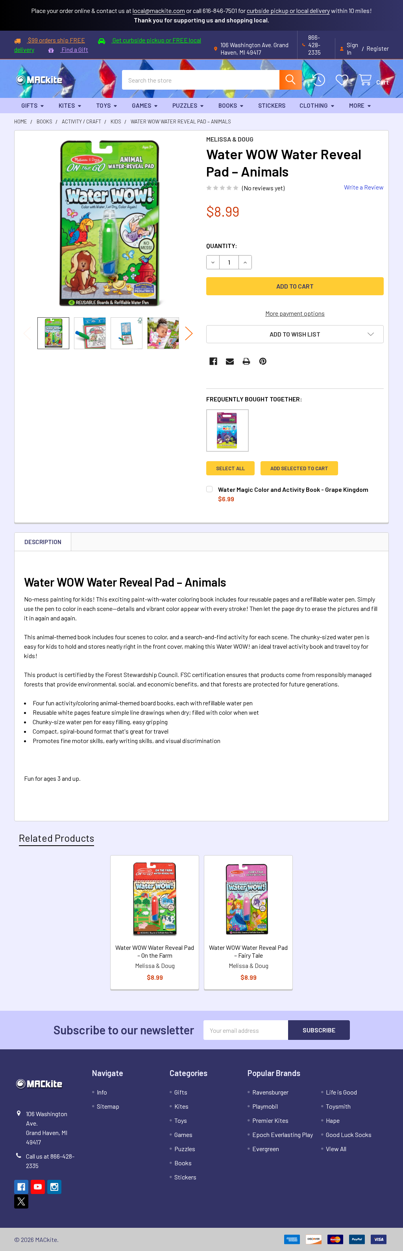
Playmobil (265, 1106)
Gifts (29, 105)
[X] (21, 1201)
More (356, 105)
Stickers (271, 105)
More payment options (295, 313)
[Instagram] (54, 1187)
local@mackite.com (159, 10)
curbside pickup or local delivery (288, 10)
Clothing (313, 105)
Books (227, 105)
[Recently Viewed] (320, 80)
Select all (230, 468)
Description (42, 541)
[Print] (246, 361)
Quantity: (221, 245)
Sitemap (108, 1106)
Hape (333, 1120)
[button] (295, 334)
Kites (67, 105)
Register (377, 48)
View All (336, 1148)
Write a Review (364, 187)
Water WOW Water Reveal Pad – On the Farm (154, 951)
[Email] (230, 361)
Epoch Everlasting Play (282, 1134)
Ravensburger (270, 1092)
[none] (108, 224)
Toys (103, 105)
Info (102, 1092)
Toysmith (338, 1106)
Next (189, 333)
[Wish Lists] (344, 80)
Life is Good (341, 1092)
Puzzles (184, 105)
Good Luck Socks (349, 1134)
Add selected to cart (299, 468)
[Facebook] (213, 361)
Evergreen (265, 1148)
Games (141, 105)
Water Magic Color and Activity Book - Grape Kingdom (293, 489)
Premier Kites (270, 1120)
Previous (27, 333)
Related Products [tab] (56, 838)
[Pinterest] (263, 361)
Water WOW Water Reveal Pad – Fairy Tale (248, 951)
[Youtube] (38, 1187)
